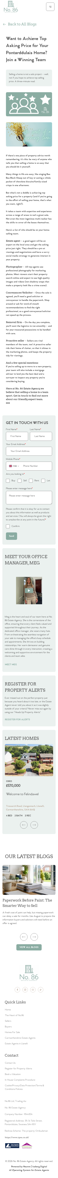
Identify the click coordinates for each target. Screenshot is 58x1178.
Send (11, 536)
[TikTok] (40, 989)
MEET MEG (11, 664)
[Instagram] (25, 989)
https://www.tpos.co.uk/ (17, 1137)
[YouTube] (33, 989)
